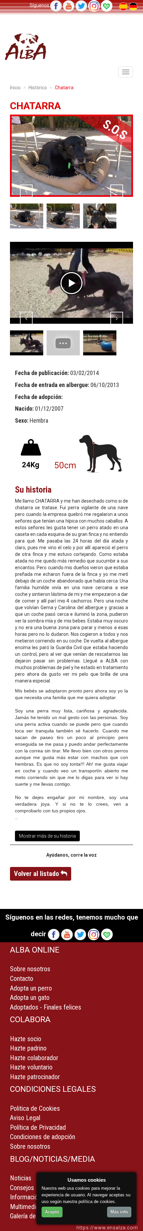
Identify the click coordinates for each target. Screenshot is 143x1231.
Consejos (22, 1188)
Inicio (15, 87)
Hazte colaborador (34, 1058)
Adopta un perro (31, 988)
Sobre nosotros (30, 969)
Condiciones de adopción (42, 1137)
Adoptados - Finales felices (45, 1007)
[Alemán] (133, 6)
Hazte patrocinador (35, 1077)
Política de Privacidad (38, 1127)
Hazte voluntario (31, 1067)
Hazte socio (25, 1039)
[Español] (124, 6)
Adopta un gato (30, 998)
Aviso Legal (25, 1118)
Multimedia (24, 1207)
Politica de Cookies (35, 1108)
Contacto (21, 979)
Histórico (38, 87)
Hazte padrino (28, 1048)
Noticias (20, 1178)
